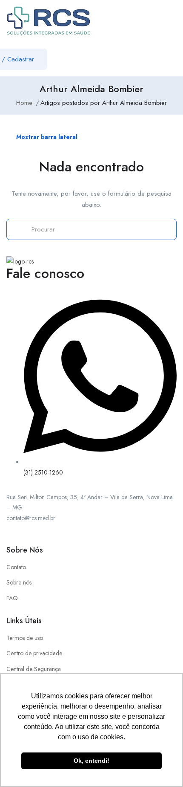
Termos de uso (24, 638)
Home (24, 102)
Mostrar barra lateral (45, 137)
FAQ (12, 598)
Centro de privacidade (34, 653)
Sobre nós (18, 582)
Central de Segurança (33, 669)
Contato (16, 567)
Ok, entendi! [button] (91, 760)
